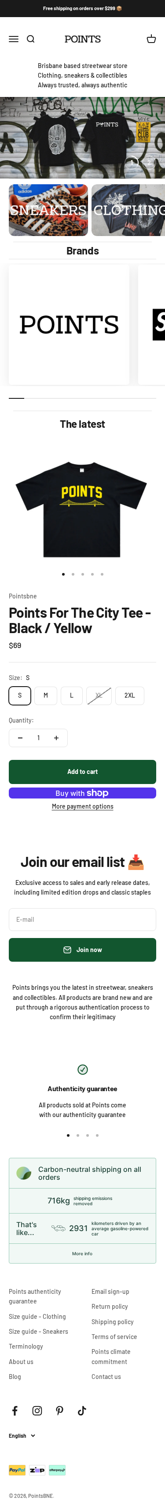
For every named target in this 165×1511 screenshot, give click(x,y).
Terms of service (114, 1336)
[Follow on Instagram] (37, 1411)
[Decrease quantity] (20, 738)
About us (21, 1361)
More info (82, 1253)
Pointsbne (23, 596)
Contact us (106, 1376)
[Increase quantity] (56, 738)
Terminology (26, 1346)
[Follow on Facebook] (15, 1411)
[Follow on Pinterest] (60, 1411)
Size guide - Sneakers (38, 1331)
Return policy (110, 1306)
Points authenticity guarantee (35, 1296)
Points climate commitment (111, 1356)
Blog (15, 1376)
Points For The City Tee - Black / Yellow (79, 620)
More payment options (83, 806)
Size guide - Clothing (37, 1316)
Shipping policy (113, 1321)
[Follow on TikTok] (82, 1411)
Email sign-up (110, 1291)
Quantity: (21, 720)
